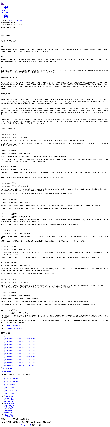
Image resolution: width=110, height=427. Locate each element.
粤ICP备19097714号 (26, 425)
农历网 (10, 20)
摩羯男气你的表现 (8, 401)
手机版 (2, 4)
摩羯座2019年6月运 (9, 405)
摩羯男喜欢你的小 (8, 416)
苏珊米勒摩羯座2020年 (7, 371)
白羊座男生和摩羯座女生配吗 (13, 325)
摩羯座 (21, 20)
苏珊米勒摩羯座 (8, 398)
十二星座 (16, 20)
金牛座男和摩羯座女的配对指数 (13, 328)
